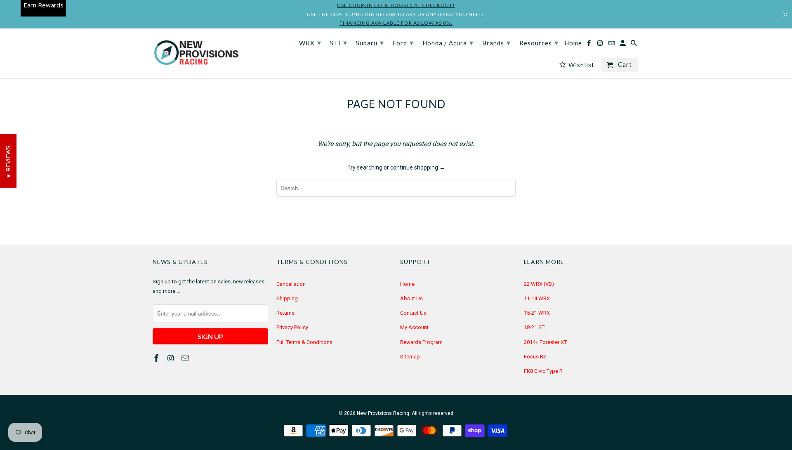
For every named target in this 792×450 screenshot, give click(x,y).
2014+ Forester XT (545, 342)
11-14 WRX (537, 298)
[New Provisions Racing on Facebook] (157, 358)
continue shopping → (417, 167)
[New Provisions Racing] (196, 53)
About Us (411, 298)
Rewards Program (421, 342)
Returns (285, 313)
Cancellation (291, 284)
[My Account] (623, 45)
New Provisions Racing (383, 413)
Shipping (287, 298)
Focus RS (535, 356)
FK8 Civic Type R (543, 371)
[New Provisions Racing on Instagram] (171, 358)
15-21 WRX (537, 313)
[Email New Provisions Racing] (186, 358)
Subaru (370, 42)
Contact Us (413, 313)
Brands (496, 42)
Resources (539, 42)
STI (338, 42)
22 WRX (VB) (539, 284)
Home (407, 284)
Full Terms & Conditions (304, 342)
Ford (403, 42)
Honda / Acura (448, 42)
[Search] (634, 45)
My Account (414, 327)
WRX (310, 42)
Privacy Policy (292, 327)
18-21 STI (535, 327)
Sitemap (410, 356)
